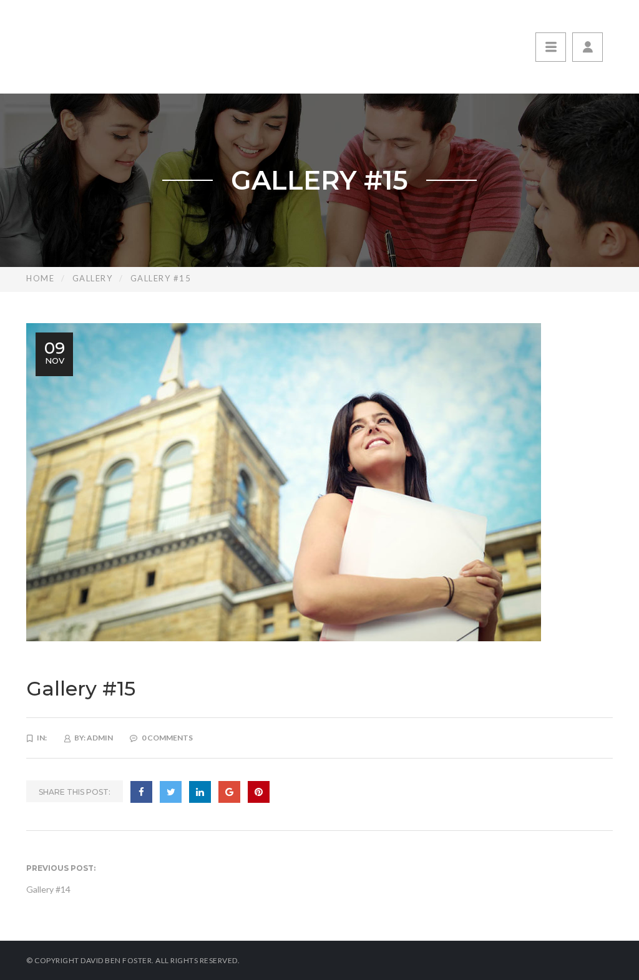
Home (40, 278)
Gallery (92, 278)
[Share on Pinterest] (259, 792)
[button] (587, 47)
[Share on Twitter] (171, 792)
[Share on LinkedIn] (200, 792)
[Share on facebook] (141, 792)
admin (100, 737)
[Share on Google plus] (229, 792)
